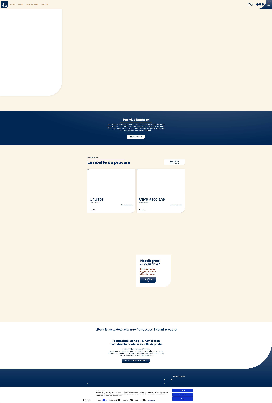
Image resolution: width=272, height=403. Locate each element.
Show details (151, 400)
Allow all (182, 390)
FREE (44, 4)
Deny (182, 398)
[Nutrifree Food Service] (170, 383)
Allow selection (182, 394)
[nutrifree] (90, 383)
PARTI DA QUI (148, 280)
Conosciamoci (136, 137)
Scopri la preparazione (127, 204)
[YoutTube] (263, 4)
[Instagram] (260, 4)
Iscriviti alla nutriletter (136, 361)
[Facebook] (257, 4)
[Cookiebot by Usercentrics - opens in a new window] (87, 400)
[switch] (118, 400)
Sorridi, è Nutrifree (32, 4)
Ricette (20, 4)
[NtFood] (166, 379)
